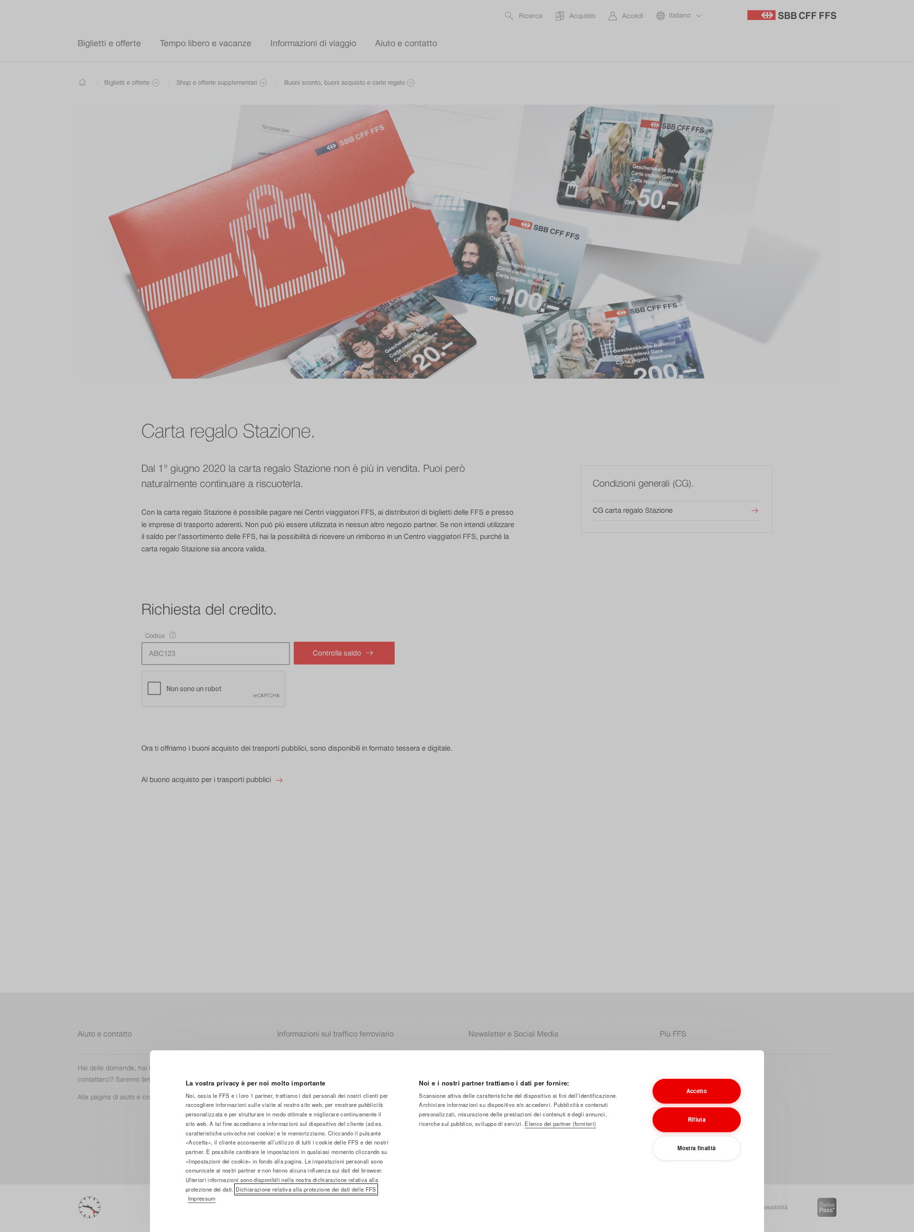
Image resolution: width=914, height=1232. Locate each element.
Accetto (696, 1091)
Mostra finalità (696, 1148)
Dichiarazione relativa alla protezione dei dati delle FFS (306, 1189)
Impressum (202, 1198)
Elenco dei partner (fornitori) (560, 1123)
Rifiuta (696, 1119)
